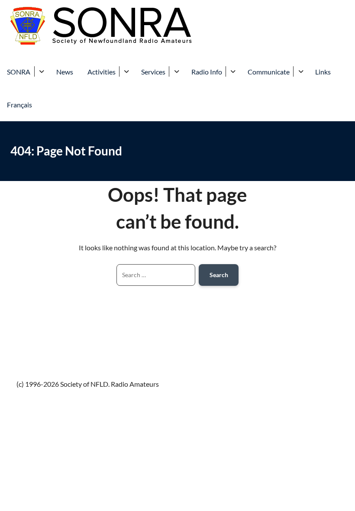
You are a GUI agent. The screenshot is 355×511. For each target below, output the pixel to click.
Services (153, 72)
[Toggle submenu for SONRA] (41, 71)
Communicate (269, 72)
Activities (101, 72)
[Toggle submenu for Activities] (126, 71)
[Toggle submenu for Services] (176, 71)
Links (323, 72)
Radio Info (206, 72)
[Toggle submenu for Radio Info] (233, 71)
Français (19, 104)
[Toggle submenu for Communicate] (300, 71)
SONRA (18, 72)
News (64, 72)
